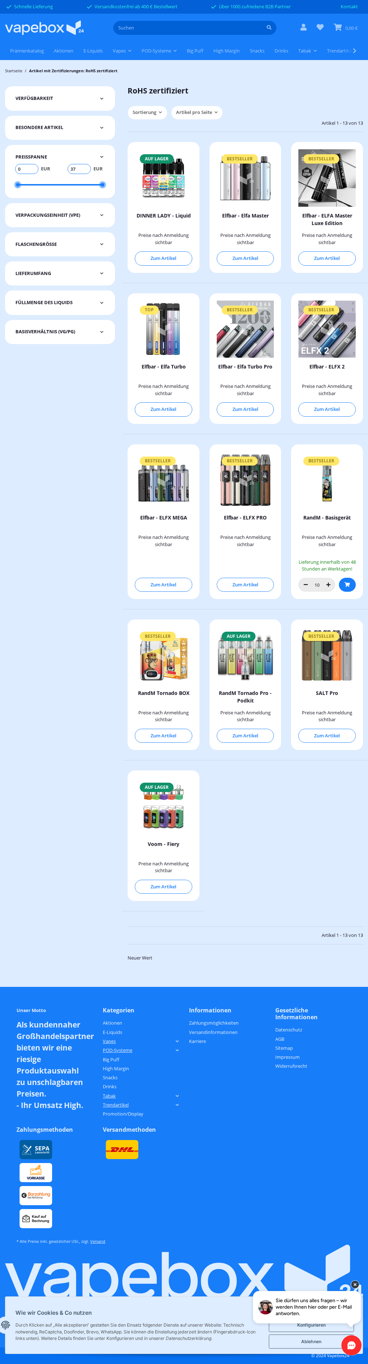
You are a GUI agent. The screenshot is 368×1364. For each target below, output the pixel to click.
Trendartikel (116, 1105)
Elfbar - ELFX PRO (245, 517)
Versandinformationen (213, 1032)
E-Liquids (112, 1032)
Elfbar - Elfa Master (245, 215)
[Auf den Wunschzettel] (351, 456)
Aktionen (112, 1023)
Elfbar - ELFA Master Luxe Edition (327, 219)
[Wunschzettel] (320, 28)
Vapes (109, 1041)
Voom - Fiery (163, 844)
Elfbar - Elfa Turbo (164, 366)
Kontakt (349, 6)
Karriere (197, 1041)
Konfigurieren (311, 1325)
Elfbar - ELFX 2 (327, 366)
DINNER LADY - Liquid (164, 215)
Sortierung (144, 112)
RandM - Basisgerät (327, 517)
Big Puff (111, 1059)
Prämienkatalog (27, 50)
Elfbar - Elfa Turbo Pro (245, 366)
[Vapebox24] (44, 28)
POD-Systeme (117, 1050)
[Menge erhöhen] (328, 585)
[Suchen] (269, 28)
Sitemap (284, 1048)
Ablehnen (311, 1341)
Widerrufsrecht (291, 1066)
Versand (97, 1241)
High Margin (116, 1068)
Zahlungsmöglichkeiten (214, 1023)
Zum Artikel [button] (163, 258)
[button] (303, 28)
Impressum (287, 1057)
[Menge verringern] (305, 585)
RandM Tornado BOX (163, 693)
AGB (279, 1039)
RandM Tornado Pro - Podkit (245, 697)
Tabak (109, 1096)
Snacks (110, 1077)
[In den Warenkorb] (347, 585)
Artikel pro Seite (194, 112)
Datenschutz (288, 1029)
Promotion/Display (123, 1114)
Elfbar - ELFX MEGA (163, 517)
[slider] (17, 184)
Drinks (109, 1086)
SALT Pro (327, 693)
